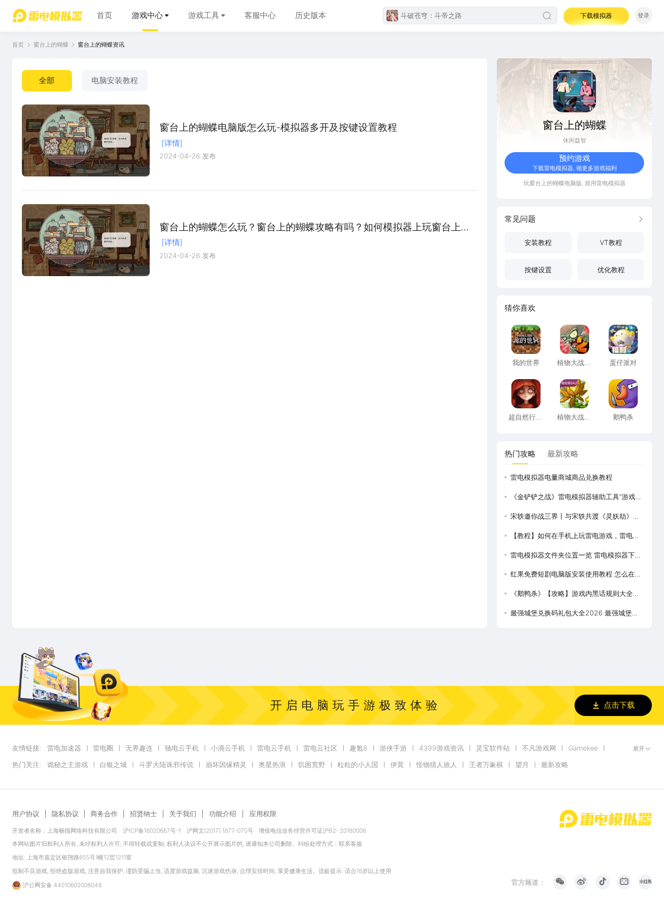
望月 (522, 765)
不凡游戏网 (539, 748)
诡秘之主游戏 (67, 765)
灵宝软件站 (493, 748)
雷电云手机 (274, 748)
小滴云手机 (228, 748)
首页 (104, 15)
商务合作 (104, 814)
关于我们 (182, 814)
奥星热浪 (272, 765)
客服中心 (260, 15)
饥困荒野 (311, 765)
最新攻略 (554, 765)
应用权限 (263, 813)
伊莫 (397, 765)
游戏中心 (147, 15)
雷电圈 (103, 748)
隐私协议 (65, 814)
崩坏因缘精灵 (226, 765)
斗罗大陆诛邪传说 (166, 765)
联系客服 (350, 843)
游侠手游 (393, 748)
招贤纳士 (143, 814)
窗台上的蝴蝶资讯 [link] (101, 44)
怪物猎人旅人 (436, 765)
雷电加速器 (64, 748)
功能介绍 (222, 813)
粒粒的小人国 (357, 765)
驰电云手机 (182, 748)
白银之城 (113, 765)
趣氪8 (358, 748)
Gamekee (583, 748)
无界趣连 (139, 748)
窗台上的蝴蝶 (51, 44)
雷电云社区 (320, 748)
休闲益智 (574, 140)
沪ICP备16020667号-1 (152, 830)
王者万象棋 (486, 765)
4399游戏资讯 (441, 748)
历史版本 (310, 15)
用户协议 (25, 814)
